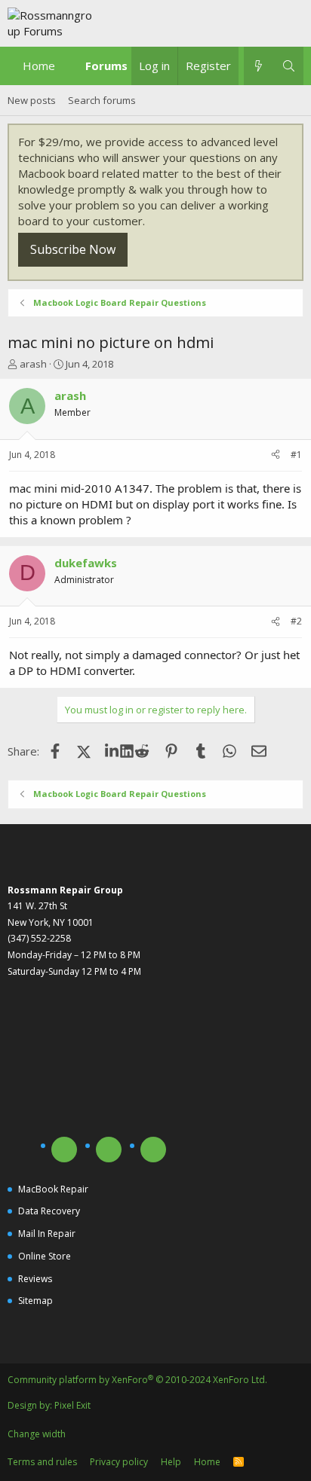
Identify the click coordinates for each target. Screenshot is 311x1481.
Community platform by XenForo (137, 1379)
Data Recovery (49, 1211)
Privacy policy (119, 1461)
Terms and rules (42, 1461)
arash (33, 364)
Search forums (102, 100)
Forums (106, 65)
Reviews (35, 1278)
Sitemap (35, 1300)
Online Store (44, 1256)
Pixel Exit (72, 1405)
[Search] (288, 66)
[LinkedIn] (113, 751)
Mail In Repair (46, 1233)
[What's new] (258, 66)
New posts (32, 100)
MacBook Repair (53, 1189)
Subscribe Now (72, 249)
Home (39, 65)
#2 (296, 621)
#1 (296, 454)
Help (171, 1461)
